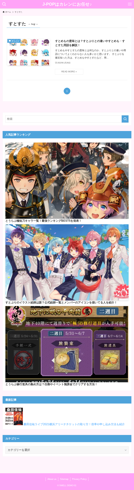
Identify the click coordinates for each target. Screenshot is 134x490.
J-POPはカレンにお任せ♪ (67, 4)
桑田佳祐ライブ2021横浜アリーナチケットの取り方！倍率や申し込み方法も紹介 (74, 424)
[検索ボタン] (4, 4)
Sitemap (64, 479)
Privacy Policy (79, 479)
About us (52, 479)
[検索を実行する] (125, 119)
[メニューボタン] (130, 4)
